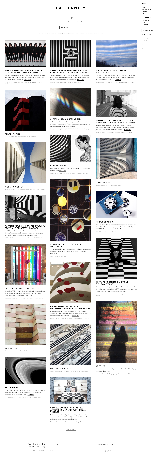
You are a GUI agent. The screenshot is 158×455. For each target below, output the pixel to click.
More (143, 49)
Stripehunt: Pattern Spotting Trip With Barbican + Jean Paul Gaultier (115, 121)
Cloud (101, 82)
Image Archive (146, 9)
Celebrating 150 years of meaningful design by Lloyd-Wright (70, 307)
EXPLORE (145, 25)
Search (144, 3)
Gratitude (144, 47)
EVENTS (144, 22)
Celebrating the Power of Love (22, 288)
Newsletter (149, 30)
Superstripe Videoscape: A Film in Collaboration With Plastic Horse (69, 71)
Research (65, 33)
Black (83, 173)
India (109, 185)
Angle (86, 371)
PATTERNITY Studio (71, 129)
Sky (128, 82)
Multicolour (8, 298)
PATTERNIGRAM (80, 33)
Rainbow (14, 298)
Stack (10, 136)
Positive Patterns (146, 41)
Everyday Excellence (147, 39)
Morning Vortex (14, 187)
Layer (87, 173)
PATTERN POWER (37, 238)
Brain (11, 84)
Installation (130, 294)
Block (17, 189)
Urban (119, 185)
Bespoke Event (24, 238)
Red (13, 136)
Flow (143, 45)
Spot (65, 256)
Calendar (145, 11)
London (24, 136)
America (71, 318)
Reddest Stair (12, 134)
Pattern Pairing (54, 173)
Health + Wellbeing (37, 82)
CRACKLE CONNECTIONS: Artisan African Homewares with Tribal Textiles (68, 410)
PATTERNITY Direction (11, 82)
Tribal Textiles (54, 422)
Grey (105, 185)
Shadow (98, 185)
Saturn (39, 397)
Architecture (88, 33)
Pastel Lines (11, 348)
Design (70, 422)
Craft (66, 422)
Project (30, 238)
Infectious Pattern (100, 294)
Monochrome (8, 399)
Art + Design (61, 318)
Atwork (54, 450)
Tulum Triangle (104, 183)
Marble (52, 371)
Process (98, 295)
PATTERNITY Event (10, 238)
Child (22, 298)
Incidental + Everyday (57, 33)
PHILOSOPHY (146, 18)
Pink (6, 351)
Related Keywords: (44, 33)
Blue (113, 231)
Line (110, 231)
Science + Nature (122, 82)
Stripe (29, 82)
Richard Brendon (54, 256)
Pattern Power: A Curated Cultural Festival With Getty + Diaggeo (25, 227)
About (144, 7)
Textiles (82, 422)
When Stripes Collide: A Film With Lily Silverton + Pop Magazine (23, 71)
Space (20, 397)
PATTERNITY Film (22, 82)
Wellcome (108, 294)
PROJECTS (145, 20)
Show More (71, 429)
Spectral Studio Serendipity (65, 119)
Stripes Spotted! (105, 222)
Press (143, 13)
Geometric (144, 43)
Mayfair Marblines (60, 369)
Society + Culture (29, 298)
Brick (29, 351)
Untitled (100, 366)
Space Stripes (12, 388)
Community (72, 33)
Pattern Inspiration (84, 318)
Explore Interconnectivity (11, 397)
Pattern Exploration (32, 397)
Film (51, 82)
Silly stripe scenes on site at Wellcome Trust (112, 283)
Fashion (7, 84)
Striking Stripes (59, 166)
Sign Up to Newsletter (105, 444)
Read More (27, 79)
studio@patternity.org (59, 444)
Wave (129, 374)
